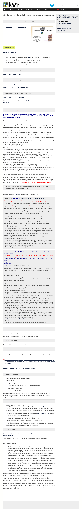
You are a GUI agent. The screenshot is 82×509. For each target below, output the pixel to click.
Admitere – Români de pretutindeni (65, 26)
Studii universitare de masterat (64, 23)
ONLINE (29, 57)
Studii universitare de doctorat (64, 28)
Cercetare (45, 9)
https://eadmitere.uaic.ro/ (26, 255)
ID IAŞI (23, 100)
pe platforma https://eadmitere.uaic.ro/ (32, 198)
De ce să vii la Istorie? (62, 15)
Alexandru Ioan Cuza (41, 504)
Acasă (5, 9)
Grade (52, 9)
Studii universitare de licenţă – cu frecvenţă (67, 17)
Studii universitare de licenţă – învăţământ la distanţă (64, 20)
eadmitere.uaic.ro (45, 407)
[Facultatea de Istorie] (41, 4)
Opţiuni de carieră (61, 30)
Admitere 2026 (29, 9)
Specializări (19, 9)
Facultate (11, 9)
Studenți (37, 9)
